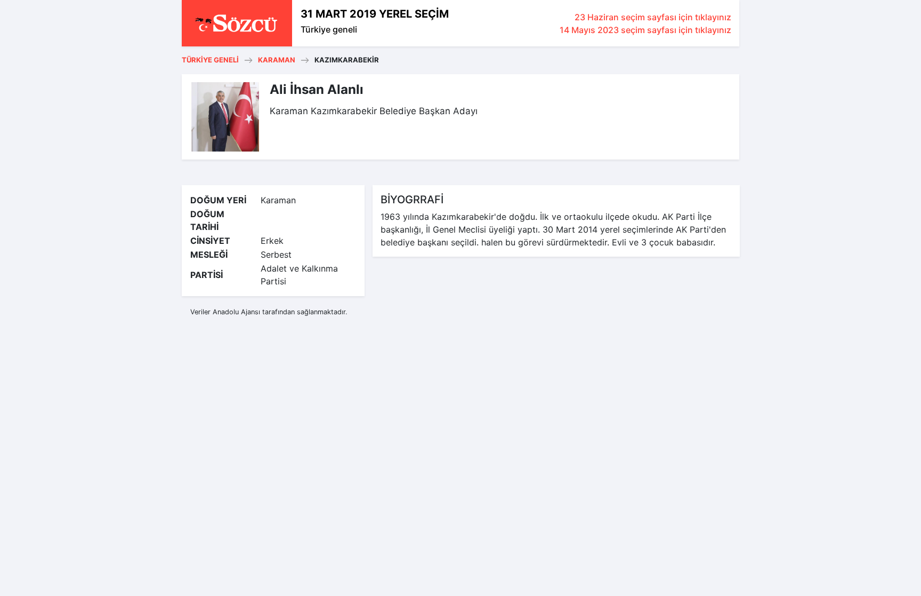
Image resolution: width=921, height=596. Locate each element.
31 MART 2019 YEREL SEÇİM (375, 13)
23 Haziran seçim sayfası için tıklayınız (653, 17)
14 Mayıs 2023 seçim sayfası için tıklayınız (645, 30)
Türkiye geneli (329, 29)
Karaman (276, 59)
